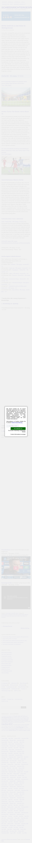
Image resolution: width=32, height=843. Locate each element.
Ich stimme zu (18, 428)
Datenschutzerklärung (17, 422)
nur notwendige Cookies (12, 425)
